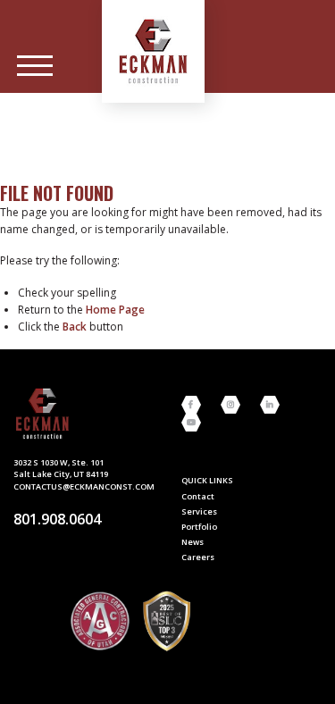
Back (75, 326)
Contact (197, 496)
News (192, 542)
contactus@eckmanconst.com (84, 486)
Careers (197, 557)
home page (115, 309)
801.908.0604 (57, 519)
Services (199, 511)
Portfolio (199, 526)
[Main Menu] (35, 66)
